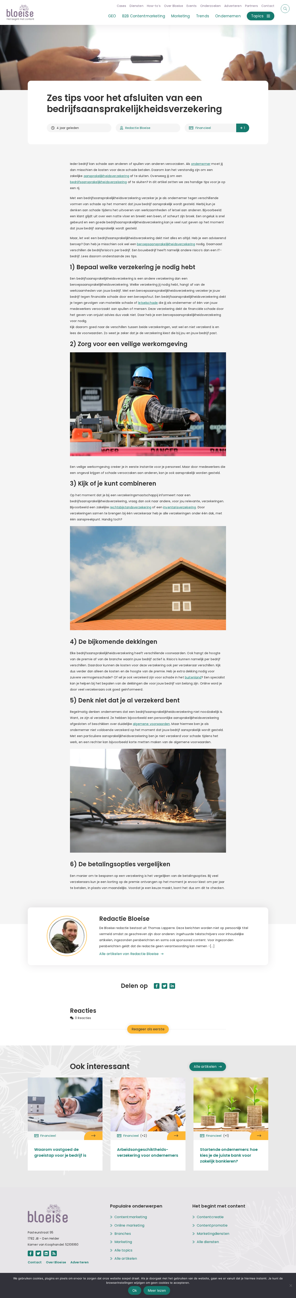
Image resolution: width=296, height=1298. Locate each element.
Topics (257, 16)
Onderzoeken (210, 6)
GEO (112, 16)
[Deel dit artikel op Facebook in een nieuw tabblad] (156, 986)
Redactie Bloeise (137, 128)
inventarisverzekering (179, 507)
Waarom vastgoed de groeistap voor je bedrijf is (60, 1152)
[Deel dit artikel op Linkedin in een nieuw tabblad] (172, 986)
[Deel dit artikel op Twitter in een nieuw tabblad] (164, 986)
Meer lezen (157, 1290)
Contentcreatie (210, 1217)
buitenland (193, 677)
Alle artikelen (205, 1066)
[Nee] (290, 1285)
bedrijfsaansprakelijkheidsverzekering (98, 182)
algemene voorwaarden (151, 724)
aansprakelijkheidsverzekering (106, 176)
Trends (202, 16)
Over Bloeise (173, 6)
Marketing (180, 16)
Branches (122, 1233)
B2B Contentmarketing (143, 16)
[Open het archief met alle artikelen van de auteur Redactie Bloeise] (73, 936)
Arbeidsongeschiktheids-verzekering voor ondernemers (147, 1152)
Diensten (136, 6)
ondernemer (201, 164)
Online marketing (129, 1225)
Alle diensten (208, 1242)
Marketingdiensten (213, 1233)
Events (192, 6)
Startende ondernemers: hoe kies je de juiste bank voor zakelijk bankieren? (229, 1155)
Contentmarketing (130, 1217)
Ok (134, 1290)
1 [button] (244, 128)
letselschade (148, 303)
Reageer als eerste (148, 1029)
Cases (121, 6)
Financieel (203, 128)
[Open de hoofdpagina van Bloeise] (20, 12)
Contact (267, 6)
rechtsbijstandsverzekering (130, 507)
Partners (251, 6)
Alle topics (123, 1250)
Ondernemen (228, 16)
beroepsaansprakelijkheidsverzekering (166, 244)
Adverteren (233, 6)
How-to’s (154, 6)
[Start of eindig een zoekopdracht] (285, 8)
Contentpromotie (212, 1225)
